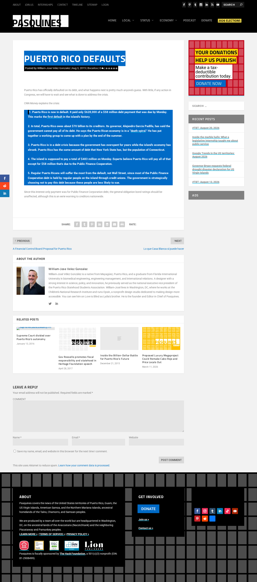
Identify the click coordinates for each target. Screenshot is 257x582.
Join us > (143, 519)
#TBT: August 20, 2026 (205, 127)
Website (133, 437)
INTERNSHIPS (45, 5)
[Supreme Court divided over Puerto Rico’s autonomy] (36, 328)
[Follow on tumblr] (212, 511)
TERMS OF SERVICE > (52, 534)
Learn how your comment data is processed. (84, 465)
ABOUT (17, 5)
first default (55, 116)
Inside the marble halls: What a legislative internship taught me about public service (215, 140)
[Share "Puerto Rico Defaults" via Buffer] (107, 224)
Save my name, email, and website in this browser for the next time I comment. (62, 451)
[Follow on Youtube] (235, 511)
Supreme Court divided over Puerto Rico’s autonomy (33, 337)
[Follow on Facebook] (197, 511)
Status (145, 21)
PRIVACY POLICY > (78, 534)
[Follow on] (212, 519)
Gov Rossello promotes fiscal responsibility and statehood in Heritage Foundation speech (78, 360)
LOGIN (105, 5)
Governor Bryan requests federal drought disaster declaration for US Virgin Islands (213, 169)
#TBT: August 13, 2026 (205, 181)
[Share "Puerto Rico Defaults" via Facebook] (77, 224)
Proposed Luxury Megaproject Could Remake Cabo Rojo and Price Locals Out (160, 358)
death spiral (138, 131)
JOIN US (29, 5)
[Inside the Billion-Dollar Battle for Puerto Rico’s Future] (119, 338)
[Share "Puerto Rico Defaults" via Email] (114, 224)
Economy (167, 21)
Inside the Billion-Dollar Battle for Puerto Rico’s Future (119, 357)
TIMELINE (77, 5)
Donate (206, 21)
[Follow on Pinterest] (197, 519)
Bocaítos (92, 68)
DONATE (148, 509)
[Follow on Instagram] (205, 511)
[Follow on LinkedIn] (220, 511)
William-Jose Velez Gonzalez (53, 68)
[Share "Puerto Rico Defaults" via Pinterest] (92, 224)
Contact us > (145, 528)
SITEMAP (92, 5)
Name (17, 437)
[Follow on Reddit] (205, 519)
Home (112, 21)
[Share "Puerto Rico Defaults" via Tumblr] (84, 224)
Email (76, 437)
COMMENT (19, 399)
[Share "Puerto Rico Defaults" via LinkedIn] (99, 224)
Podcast (189, 21)
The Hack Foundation (72, 553)
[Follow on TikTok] (227, 511)
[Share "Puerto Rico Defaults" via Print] (122, 224)
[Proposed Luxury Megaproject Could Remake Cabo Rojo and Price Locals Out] (161, 338)
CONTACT (62, 5)
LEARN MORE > (28, 534)
